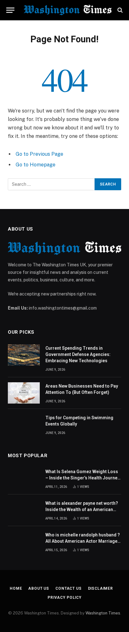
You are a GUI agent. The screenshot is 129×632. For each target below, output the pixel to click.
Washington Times (102, 613)
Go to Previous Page (39, 154)
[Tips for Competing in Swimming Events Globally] (24, 424)
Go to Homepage (35, 165)
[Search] (119, 10)
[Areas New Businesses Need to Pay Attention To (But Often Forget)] (24, 393)
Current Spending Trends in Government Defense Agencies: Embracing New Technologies (78, 354)
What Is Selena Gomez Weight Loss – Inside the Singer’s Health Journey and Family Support (82, 478)
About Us (38, 588)
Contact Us (68, 588)
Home (16, 588)
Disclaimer (100, 588)
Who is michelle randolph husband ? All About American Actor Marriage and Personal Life (82, 541)
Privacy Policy (64, 597)
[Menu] (10, 10)
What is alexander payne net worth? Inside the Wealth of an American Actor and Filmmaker (81, 509)
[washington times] (67, 10)
